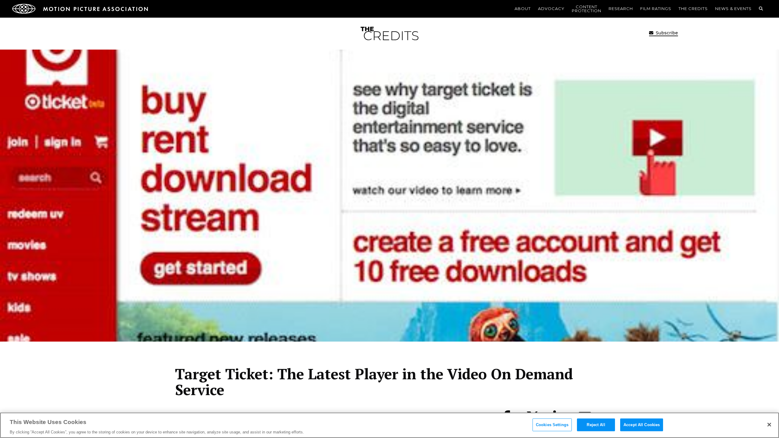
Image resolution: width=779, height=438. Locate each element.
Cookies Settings (552, 424)
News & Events (733, 8)
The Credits (693, 8)
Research (621, 8)
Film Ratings (655, 8)
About (523, 8)
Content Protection (586, 8)
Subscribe (666, 33)
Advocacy (551, 8)
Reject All (596, 424)
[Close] (769, 424)
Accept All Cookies (642, 424)
